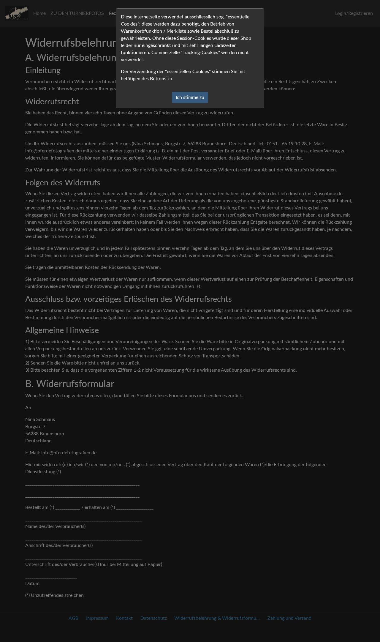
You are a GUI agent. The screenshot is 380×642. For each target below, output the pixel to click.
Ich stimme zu (190, 97)
